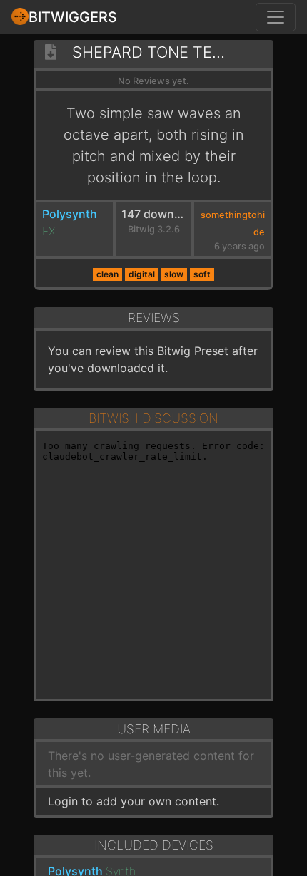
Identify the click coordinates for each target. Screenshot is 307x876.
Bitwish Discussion (153, 418)
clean (107, 274)
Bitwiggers (73, 17)
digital (142, 274)
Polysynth (69, 214)
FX (48, 231)
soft (202, 274)
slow (173, 274)
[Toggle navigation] (276, 17)
